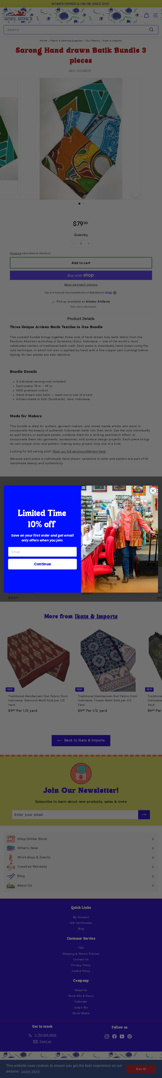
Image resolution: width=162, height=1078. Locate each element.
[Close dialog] (153, 490)
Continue (42, 563)
